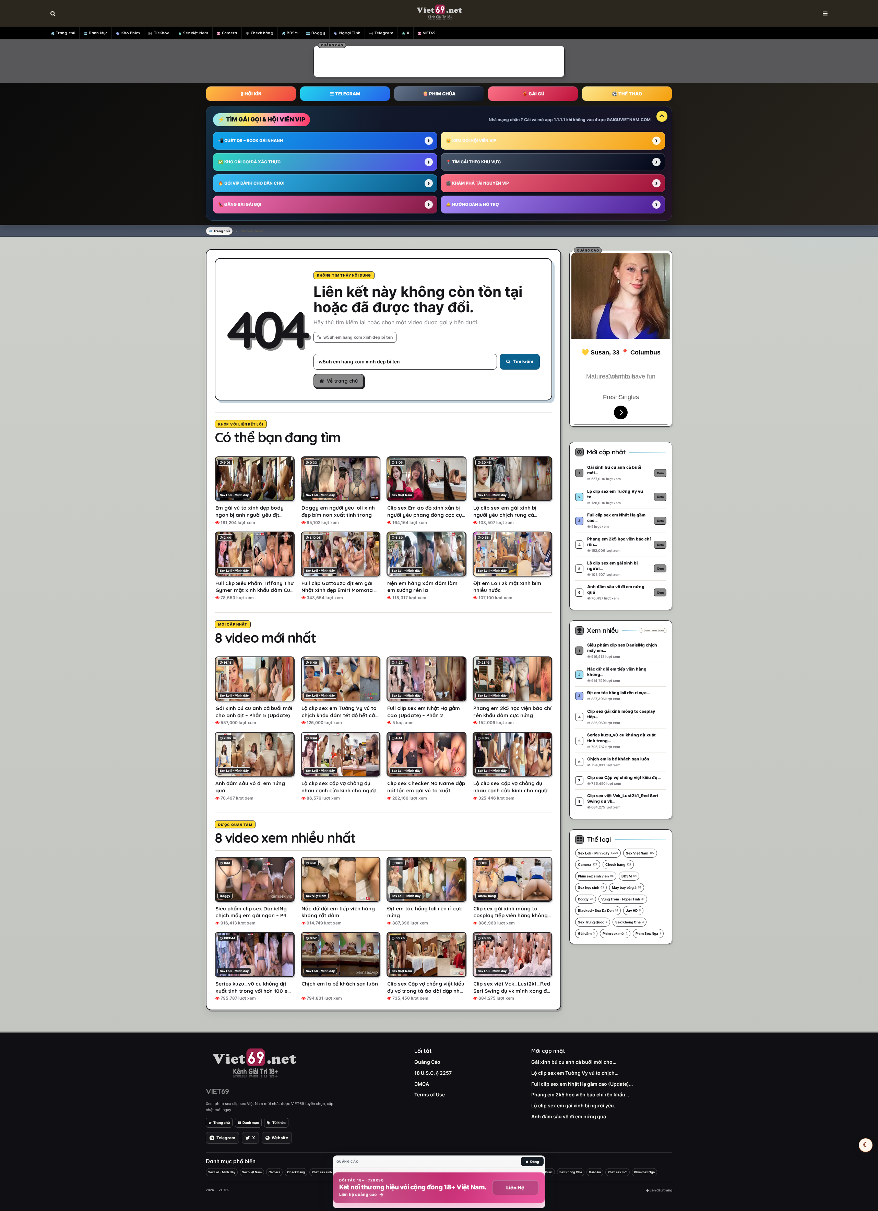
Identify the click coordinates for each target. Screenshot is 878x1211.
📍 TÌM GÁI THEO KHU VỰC (473, 161)
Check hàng (262, 33)
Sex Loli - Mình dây (598, 853)
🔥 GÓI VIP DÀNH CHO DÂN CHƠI (251, 183)
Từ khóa (279, 1122)
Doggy (318, 33)
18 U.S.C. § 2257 (433, 1073)
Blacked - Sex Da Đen (598, 910)
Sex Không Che (629, 922)
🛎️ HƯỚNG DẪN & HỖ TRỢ (472, 204)
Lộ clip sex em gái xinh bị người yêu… (574, 1105)
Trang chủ (65, 33)
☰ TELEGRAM (345, 93)
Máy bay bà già (626, 887)
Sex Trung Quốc (592, 922)
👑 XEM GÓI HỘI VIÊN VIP (471, 140)
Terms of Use (429, 1094)
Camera (229, 33)
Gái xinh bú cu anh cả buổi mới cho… (573, 1062)
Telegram (384, 33)
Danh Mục (98, 33)
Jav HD (633, 910)
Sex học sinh (591, 887)
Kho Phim (130, 33)
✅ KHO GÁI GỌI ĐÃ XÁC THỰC (249, 161)
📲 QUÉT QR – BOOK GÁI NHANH (250, 140)
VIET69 (429, 33)
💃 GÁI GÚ (533, 93)
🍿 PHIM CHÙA (439, 93)
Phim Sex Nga (648, 933)
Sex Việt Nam (195, 33)
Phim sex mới (615, 933)
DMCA (421, 1084)
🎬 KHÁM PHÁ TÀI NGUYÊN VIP (477, 183)
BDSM (292, 33)
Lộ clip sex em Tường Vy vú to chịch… (574, 1073)
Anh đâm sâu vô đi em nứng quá (568, 1116)
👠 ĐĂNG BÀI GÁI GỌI (239, 204)
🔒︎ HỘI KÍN (251, 93)
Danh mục (250, 1122)
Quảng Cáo (427, 1062)
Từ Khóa (162, 33)
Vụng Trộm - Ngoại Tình (622, 899)
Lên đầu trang (660, 1190)
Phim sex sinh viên (596, 876)
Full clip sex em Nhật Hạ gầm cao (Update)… (582, 1084)
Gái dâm (586, 933)
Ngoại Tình (349, 33)
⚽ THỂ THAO (627, 93)
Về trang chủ (342, 381)
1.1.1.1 (559, 119)
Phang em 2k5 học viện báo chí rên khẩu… (580, 1094)
